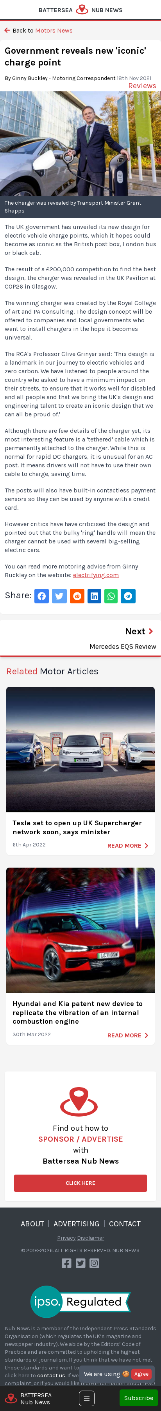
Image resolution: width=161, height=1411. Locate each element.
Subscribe (138, 1398)
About (32, 1223)
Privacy (66, 1238)
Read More (124, 845)
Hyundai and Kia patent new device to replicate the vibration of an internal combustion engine (78, 1012)
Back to (42, 30)
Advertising (77, 1223)
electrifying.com (96, 575)
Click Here (80, 1183)
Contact (125, 1223)
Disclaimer (90, 1238)
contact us (51, 1375)
